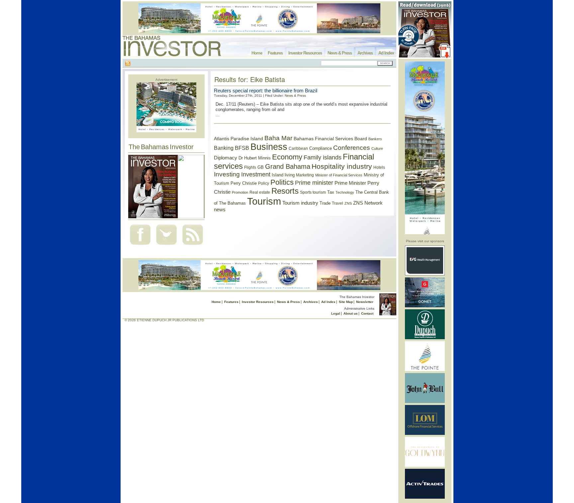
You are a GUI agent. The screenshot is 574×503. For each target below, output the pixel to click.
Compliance (320, 148)
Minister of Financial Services (338, 175)
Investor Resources (305, 52)
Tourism (264, 201)
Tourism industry (300, 203)
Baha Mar (278, 138)
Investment (255, 174)
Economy (287, 157)
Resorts (285, 191)
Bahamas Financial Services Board (330, 138)
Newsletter (364, 302)
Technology (344, 192)
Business (268, 147)
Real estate (259, 192)
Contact (367, 313)
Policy (263, 183)
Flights (250, 167)
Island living (283, 174)
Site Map (346, 302)
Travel (337, 203)
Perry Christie (244, 183)
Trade (325, 203)
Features (275, 52)
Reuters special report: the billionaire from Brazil (265, 90)
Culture (377, 149)
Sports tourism (313, 192)
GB (260, 167)
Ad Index (386, 52)
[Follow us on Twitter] (166, 246)
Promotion (240, 192)
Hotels (379, 167)
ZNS (348, 203)
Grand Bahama (287, 166)
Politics (282, 182)
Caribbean (298, 148)
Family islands (322, 157)
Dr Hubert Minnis (255, 157)
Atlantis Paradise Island (238, 138)
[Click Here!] (425, 274)
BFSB (242, 148)
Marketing (305, 175)
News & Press (340, 52)
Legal (335, 313)
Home (256, 52)
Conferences (351, 147)
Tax (330, 192)
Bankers (375, 139)
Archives (365, 52)
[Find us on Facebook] (140, 246)
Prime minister (314, 182)
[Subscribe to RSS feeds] (193, 246)
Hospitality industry (342, 166)
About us (350, 313)
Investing (227, 174)
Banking (224, 148)
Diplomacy (225, 157)
